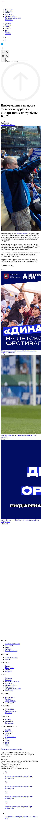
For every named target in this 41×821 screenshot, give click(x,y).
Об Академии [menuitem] (9, 709)
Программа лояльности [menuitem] (13, 689)
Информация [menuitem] (9, 702)
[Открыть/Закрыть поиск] (5, 52)
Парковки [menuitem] (8, 649)
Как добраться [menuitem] (9, 697)
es (5, 41)
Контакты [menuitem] (8, 680)
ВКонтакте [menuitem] (8, 731)
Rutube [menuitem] (7, 742)
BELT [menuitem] (7, 744)
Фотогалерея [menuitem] (9, 723)
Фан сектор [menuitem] (9, 690)
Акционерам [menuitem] (9, 687)
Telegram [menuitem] (8, 733)
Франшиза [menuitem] (8, 683)
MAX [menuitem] (7, 746)
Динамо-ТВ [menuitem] (9, 721)
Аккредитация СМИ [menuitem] (12, 681)
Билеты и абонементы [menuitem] (12, 644)
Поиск (8, 61)
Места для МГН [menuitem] (10, 701)
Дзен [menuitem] (6, 738)
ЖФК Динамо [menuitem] (9, 668)
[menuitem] (22, 9)
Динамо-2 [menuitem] (8, 669)
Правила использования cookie (11, 749)
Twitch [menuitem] (7, 740)
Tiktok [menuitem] (7, 735)
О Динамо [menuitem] (8, 678)
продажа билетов (22, 233)
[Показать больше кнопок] (15, 125)
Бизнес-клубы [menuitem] (9, 645)
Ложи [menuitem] (7, 647)
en (5, 39)
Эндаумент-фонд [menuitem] (10, 685)
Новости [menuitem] (8, 719)
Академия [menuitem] (8, 671)
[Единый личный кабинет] (2, 49)
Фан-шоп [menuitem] (8, 659)
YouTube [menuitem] (8, 730)
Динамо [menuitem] (7, 666)
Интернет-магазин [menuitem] (11, 657)
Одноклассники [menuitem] (10, 737)
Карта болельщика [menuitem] (11, 651)
